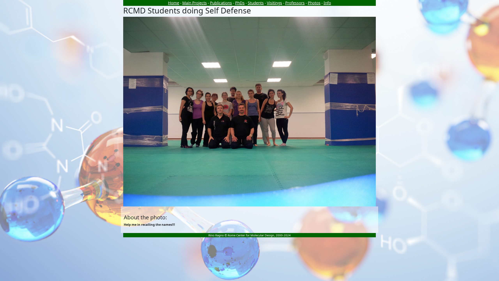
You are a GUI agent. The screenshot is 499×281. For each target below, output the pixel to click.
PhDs (240, 2)
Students (256, 2)
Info (327, 2)
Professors (295, 2)
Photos (314, 2)
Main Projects (194, 2)
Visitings (274, 2)
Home (173, 2)
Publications (221, 2)
